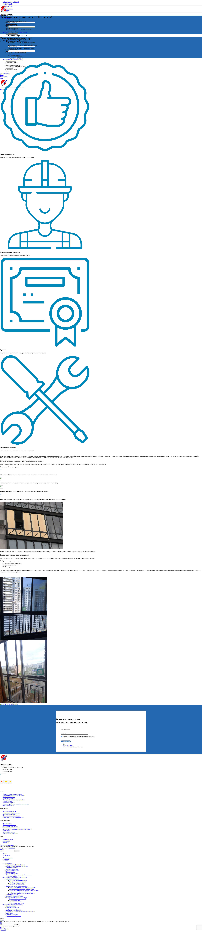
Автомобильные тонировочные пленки (16, 21)
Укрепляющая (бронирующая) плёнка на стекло (18, 29)
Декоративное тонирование (10, 833)
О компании (6, 841)
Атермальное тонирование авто (11, 813)
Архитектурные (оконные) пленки (15, 19)
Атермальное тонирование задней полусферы (21, 44)
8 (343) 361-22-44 (67, 745)
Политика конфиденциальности (8, 845)
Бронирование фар (14, 900)
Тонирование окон (11, 61)
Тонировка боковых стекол (16, 883)
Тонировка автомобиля (12, 34)
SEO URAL (12, 848)
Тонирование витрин (9, 832)
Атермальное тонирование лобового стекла (21, 891)
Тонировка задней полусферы (17, 882)
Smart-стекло (6, 830)
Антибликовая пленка (11, 24)
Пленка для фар (7, 801)
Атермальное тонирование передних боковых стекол (23, 45)
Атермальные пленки (9, 797)
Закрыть (2, 849)
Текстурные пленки (8, 805)
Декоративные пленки (12, 28)
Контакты (5, 842)
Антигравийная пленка (12, 25)
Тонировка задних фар (12, 49)
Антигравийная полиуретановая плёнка (14, 799)
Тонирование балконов (9, 825)
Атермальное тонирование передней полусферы (22, 42)
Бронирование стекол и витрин (11, 827)
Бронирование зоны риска (16, 58)
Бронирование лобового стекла (11, 816)
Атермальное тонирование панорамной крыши (21, 48)
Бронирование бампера (15, 901)
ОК (1, 923)
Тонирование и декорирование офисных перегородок (17, 829)
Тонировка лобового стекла (16, 884)
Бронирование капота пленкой (17, 53)
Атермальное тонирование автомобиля (16, 886)
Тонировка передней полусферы (18, 35)
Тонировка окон (7, 823)
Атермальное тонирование (10, 826)
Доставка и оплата (8, 839)
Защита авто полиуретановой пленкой (16, 52)
